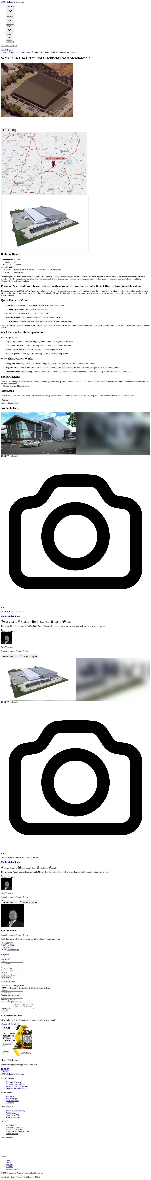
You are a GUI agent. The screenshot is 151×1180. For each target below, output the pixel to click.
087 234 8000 (8, 945)
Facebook (9, 1167)
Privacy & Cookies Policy (15, 1111)
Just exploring (45, 988)
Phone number (7, 968)
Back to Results (7, 50)
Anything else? (6, 1009)
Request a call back (13, 1117)
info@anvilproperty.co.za (15, 1127)
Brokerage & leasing (13, 1082)
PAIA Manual (11, 1113)
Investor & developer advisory (17, 1086)
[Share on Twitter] (5, 1069)
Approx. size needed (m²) (10, 995)
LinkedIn (9, 1160)
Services (10, 16)
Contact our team (12, 1134)
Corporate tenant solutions (15, 1084)
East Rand (15, 52)
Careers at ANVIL (12, 1115)
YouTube (9, 1165)
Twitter (8, 1162)
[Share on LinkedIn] (8, 1069)
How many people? (8, 1000)
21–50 (14, 1002)
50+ (20, 1002)
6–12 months (33, 988)
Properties (10, 6)
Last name (5, 964)
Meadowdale (26, 52)
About (9, 34)
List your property (12, 1169)
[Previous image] (3, 130)
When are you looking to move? (13, 986)
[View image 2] (44, 163)
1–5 (3, 1002)
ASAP (4, 988)
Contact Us (10, 42)
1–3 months (12, 988)
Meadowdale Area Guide (10, 1024)
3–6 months (23, 988)
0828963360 (8, 943)
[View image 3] (45, 222)
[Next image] (8, 130)
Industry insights (12, 1099)
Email (4, 973)
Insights (9, 26)
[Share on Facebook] (2, 1069)
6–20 (8, 1002)
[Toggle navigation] (2, 48)
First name (5, 959)
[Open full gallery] (13, 130)
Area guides (10, 1096)
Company (4, 990)
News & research (12, 1101)
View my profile (13, 950)
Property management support (17, 1088)
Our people (10, 1103)
